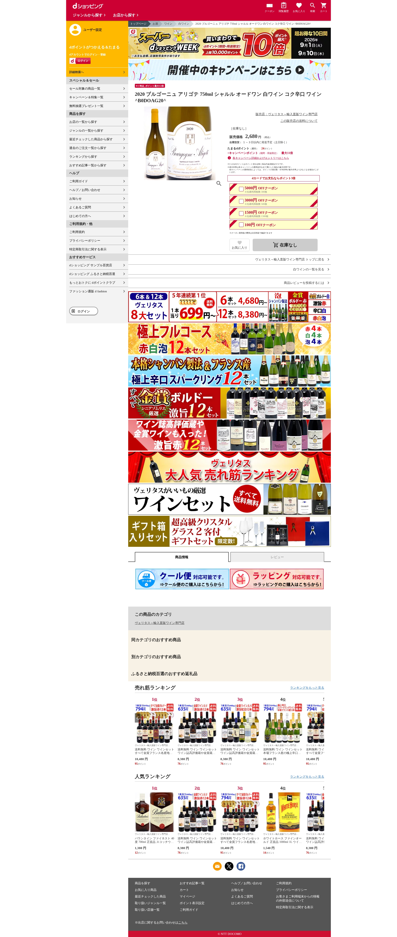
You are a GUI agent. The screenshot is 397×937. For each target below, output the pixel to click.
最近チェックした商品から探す (91, 139)
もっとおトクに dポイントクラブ (92, 282)
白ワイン (183, 23)
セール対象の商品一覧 (84, 88)
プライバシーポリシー (84, 240)
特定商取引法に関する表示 (87, 249)
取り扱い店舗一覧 (147, 909)
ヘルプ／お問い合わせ (84, 190)
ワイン (168, 23)
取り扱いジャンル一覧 (150, 903)
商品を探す (142, 883)
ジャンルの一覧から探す (86, 130)
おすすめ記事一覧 (192, 883)
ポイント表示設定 (192, 903)
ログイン (84, 311)
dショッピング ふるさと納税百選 (92, 274)
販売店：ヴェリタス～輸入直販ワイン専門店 (287, 114)
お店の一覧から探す (83, 122)
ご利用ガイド (78, 181)
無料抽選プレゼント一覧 (86, 106)
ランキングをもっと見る (307, 687)
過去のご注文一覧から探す (87, 148)
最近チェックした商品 (150, 896)
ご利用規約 (77, 232)
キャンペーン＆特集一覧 (86, 97)
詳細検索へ (76, 72)
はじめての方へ (80, 216)
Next (321, 718)
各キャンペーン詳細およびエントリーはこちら (261, 158)
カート (184, 889)
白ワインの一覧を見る (308, 269)
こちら (183, 922)
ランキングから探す (83, 156)
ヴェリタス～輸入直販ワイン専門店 (159, 623)
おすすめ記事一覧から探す (87, 165)
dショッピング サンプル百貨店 (90, 265)
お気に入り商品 (146, 889)
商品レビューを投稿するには (304, 282)
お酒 (155, 23)
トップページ (138, 23)
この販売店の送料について (299, 120)
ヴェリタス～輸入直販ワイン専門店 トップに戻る (289, 259)
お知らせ (75, 198)
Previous (138, 718)
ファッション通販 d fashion (88, 291)
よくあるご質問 (80, 207)
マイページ (187, 896)
